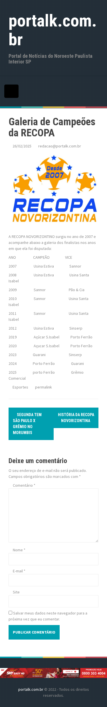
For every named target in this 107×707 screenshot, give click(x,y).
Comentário (24, 485)
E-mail (19, 571)
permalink (43, 387)
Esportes (20, 387)
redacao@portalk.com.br (59, 146)
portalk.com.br (53, 30)
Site (16, 592)
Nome (19, 549)
